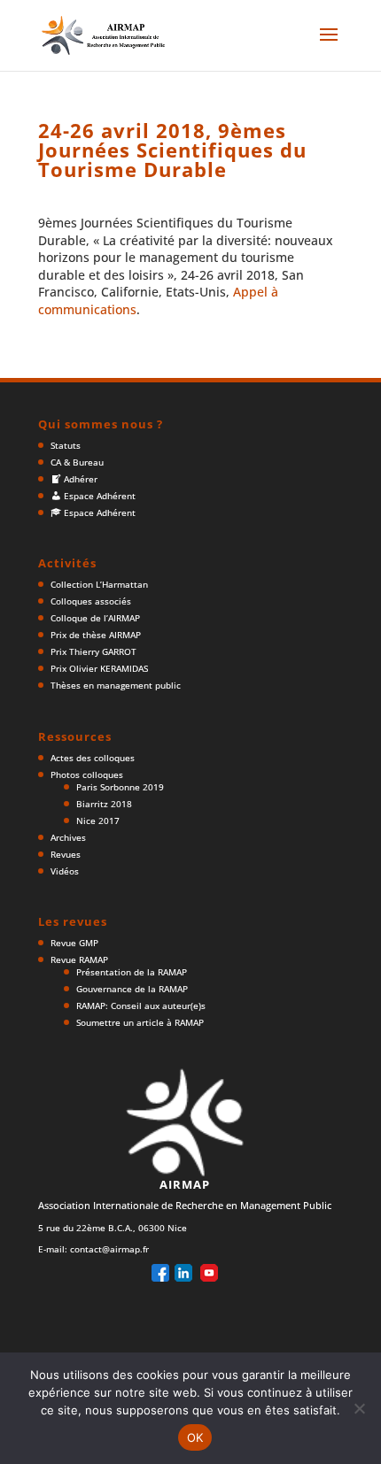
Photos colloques (87, 774)
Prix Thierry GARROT (93, 651)
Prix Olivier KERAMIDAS (99, 668)
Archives (68, 837)
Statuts (66, 445)
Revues (66, 854)
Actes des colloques (93, 757)
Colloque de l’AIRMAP (95, 618)
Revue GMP (74, 942)
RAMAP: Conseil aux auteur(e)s (141, 1005)
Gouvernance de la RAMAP (132, 988)
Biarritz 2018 (104, 803)
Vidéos (65, 871)
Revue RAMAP (79, 959)
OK (195, 1437)
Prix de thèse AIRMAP (96, 634)
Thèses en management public (116, 685)
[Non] (359, 1408)
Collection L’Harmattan (99, 584)
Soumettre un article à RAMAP (140, 1022)
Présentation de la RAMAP (131, 972)
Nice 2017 (98, 820)
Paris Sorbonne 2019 (120, 787)
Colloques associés (91, 601)
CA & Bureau (77, 462)
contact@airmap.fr (109, 1249)
